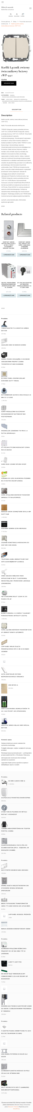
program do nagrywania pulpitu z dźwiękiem (17, 101)
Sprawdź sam (9, 83)
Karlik (12, 95)
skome (5, 102)
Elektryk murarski (7, 7)
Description (16, 109)
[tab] (16, 109)
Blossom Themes (13, 1107)
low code (9, 99)
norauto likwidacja (20, 99)
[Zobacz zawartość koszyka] (22, 14)
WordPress (16, 1109)
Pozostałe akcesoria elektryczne (13, 97)
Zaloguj (16, 16)
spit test (11, 102)
